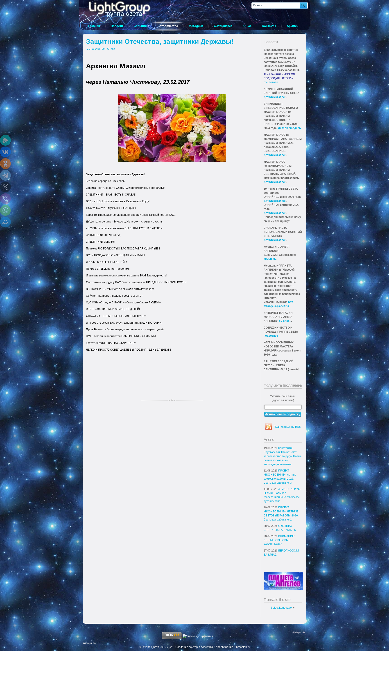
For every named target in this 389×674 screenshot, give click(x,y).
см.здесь (270, 258)
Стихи (111, 48)
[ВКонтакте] (5, 152)
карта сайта (89, 643)
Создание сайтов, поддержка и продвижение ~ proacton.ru (212, 647)
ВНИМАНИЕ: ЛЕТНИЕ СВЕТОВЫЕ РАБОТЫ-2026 (279, 540)
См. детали (271, 82)
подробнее (271, 335)
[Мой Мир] (5, 222)
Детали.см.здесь (275, 200)
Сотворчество (96, 48)
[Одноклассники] (5, 163)
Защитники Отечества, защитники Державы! (160, 41)
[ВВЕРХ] (299, 633)
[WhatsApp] (5, 210)
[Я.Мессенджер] (5, 140)
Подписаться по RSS (287, 426)
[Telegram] (5, 175)
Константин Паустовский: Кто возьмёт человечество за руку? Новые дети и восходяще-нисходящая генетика (283, 456)
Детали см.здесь (275, 97)
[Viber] (5, 198)
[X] (5, 187)
